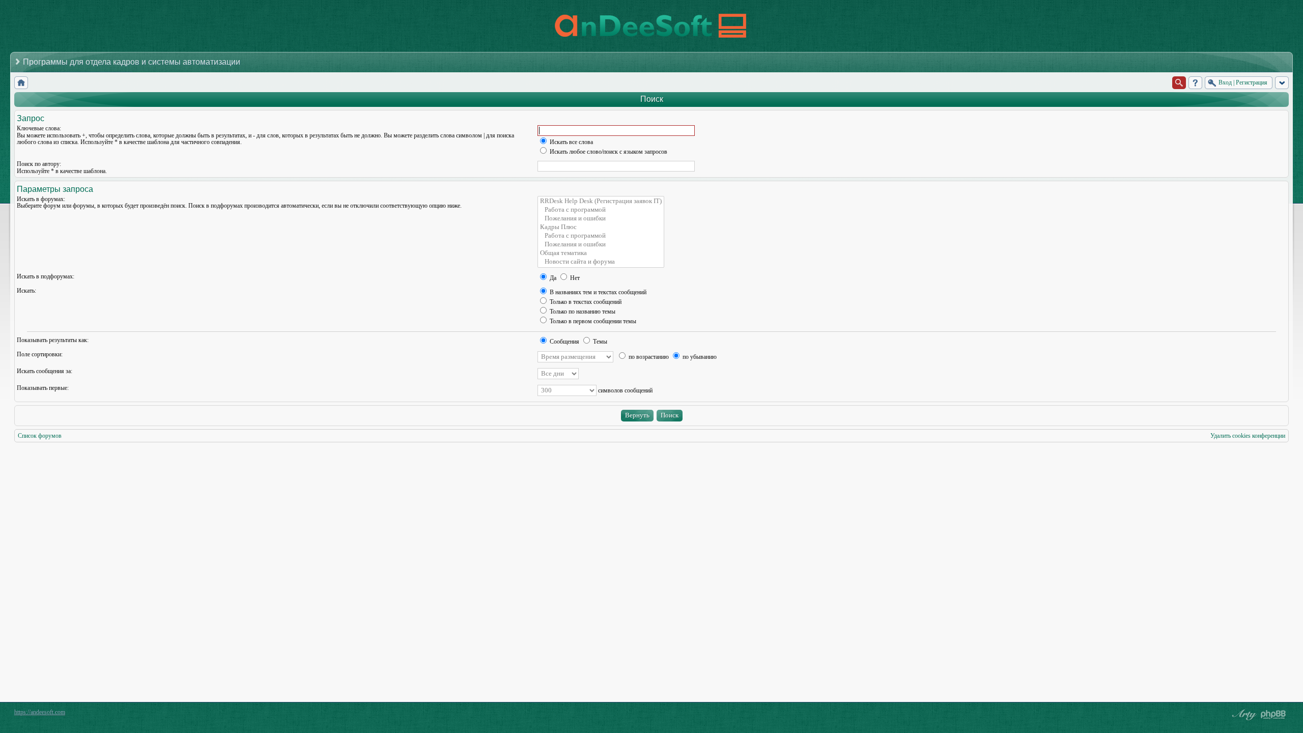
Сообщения (563, 341)
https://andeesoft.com (39, 712)
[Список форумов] (21, 82)
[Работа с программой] (601, 210)
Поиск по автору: (39, 163)
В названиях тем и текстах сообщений (597, 292)
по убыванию (699, 356)
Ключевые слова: (39, 128)
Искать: (26, 290)
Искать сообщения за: (44, 371)
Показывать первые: (43, 387)
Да (552, 277)
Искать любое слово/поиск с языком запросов (607, 151)
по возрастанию (648, 356)
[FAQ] (1195, 82)
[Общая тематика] (601, 253)
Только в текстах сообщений (584, 301)
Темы (599, 341)
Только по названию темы (581, 311)
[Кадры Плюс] (601, 227)
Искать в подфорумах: (45, 276)
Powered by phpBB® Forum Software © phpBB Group (1273, 715)
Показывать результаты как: (53, 340)
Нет (574, 277)
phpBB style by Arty (1243, 715)
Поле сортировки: (40, 354)
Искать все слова (570, 142)
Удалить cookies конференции (1247, 435)
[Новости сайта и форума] (601, 262)
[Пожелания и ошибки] (601, 218)
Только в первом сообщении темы (592, 321)
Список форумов (40, 435)
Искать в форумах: (41, 199)
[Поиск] (1179, 82)
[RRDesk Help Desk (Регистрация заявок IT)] (601, 201)
